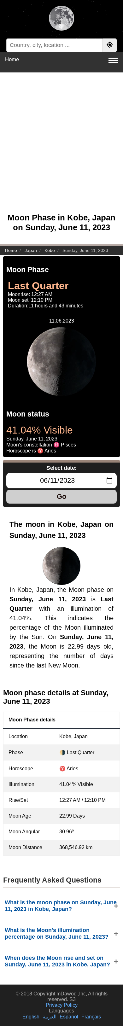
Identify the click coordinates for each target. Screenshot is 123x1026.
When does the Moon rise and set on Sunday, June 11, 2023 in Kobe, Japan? (57, 961)
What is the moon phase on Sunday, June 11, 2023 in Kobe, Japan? (61, 905)
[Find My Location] (110, 45)
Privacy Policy (62, 1005)
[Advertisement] (61, 146)
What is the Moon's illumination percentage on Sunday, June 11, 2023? (56, 933)
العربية (49, 1016)
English (30, 1016)
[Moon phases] (61, 19)
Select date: (61, 468)
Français (91, 1016)
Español (69, 1016)
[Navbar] (113, 60)
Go (61, 496)
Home (12, 59)
